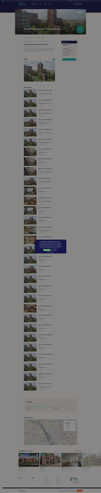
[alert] (50, 246)
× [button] (65, 240)
